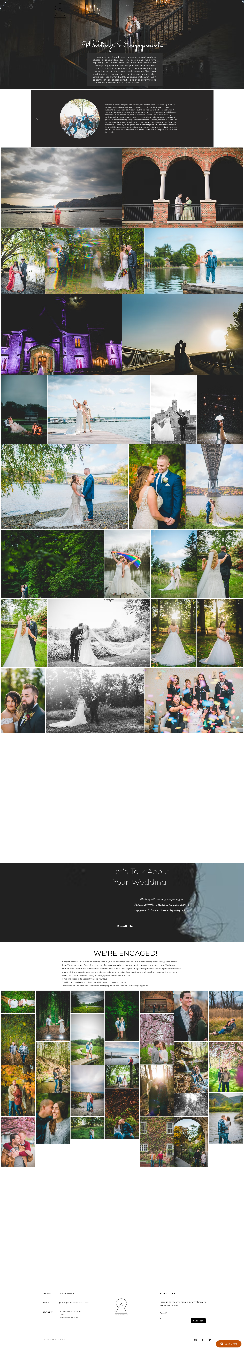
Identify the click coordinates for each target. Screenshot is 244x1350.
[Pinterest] (209, 1339)
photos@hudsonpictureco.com (74, 1302)
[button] (148, 5)
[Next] (207, 118)
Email (163, 1313)
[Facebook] (202, 1339)
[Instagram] (195, 1339)
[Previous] (37, 118)
